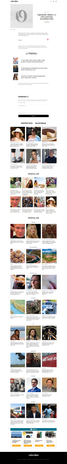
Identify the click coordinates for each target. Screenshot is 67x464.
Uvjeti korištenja (24, 459)
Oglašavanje (41, 459)
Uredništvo (29, 459)
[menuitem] (53, 1)
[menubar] (54, 1)
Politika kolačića (46, 459)
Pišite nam (19, 459)
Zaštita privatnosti (35, 459)
